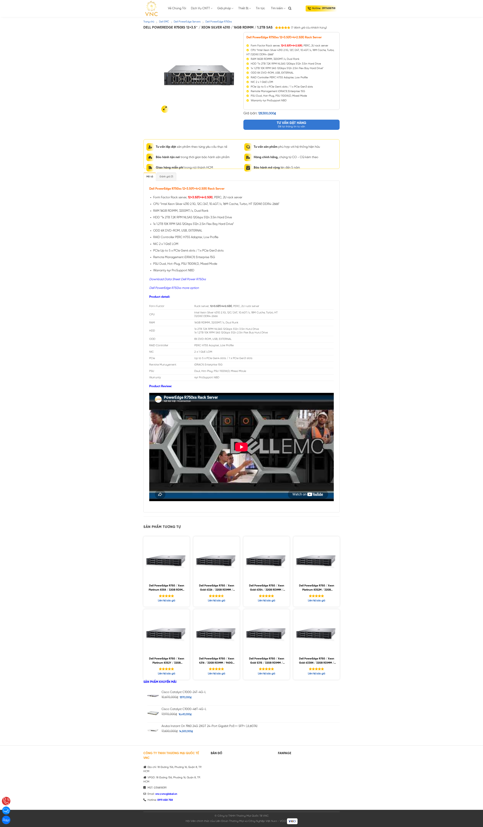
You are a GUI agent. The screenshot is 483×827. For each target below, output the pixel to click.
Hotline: (323, 8)
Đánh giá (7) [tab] (166, 176)
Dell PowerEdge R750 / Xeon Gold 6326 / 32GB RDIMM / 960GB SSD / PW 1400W (216, 588)
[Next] (233, 74)
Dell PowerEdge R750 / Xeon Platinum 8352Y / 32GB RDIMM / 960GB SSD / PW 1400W (166, 661)
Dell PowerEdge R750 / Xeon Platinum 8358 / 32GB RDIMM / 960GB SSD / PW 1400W (167, 588)
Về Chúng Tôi (177, 8)
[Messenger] (6, 810)
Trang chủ (148, 22)
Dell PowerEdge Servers (187, 22)
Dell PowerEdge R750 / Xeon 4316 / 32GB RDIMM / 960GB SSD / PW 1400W (216, 661)
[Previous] (166, 74)
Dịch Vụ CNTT (200, 8)
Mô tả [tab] (149, 176)
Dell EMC (164, 22)
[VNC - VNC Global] (152, 8)
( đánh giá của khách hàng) (309, 27)
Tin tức (260, 8)
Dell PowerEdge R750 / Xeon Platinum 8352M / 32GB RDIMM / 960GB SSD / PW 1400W (316, 588)
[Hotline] (6, 801)
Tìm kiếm (277, 8)
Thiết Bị (243, 8)
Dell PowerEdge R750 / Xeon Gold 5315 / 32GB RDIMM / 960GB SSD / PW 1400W (266, 661)
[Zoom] (165, 109)
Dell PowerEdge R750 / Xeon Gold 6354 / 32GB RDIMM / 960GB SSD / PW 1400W (266, 588)
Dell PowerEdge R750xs (218, 22)
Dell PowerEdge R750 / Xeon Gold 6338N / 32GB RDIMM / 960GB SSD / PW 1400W (316, 661)
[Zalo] (6, 820)
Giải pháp (224, 8)
